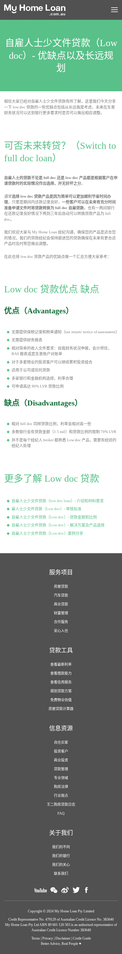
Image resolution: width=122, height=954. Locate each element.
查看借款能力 (61, 673)
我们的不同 (61, 847)
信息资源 (61, 728)
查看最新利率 (61, 664)
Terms (35, 938)
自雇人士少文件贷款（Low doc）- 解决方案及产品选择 (58, 525)
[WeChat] (53, 890)
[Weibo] (65, 890)
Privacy (47, 938)
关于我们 (61, 833)
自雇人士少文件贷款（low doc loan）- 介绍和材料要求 (58, 501)
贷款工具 (61, 650)
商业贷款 (61, 604)
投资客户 (61, 751)
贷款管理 (61, 769)
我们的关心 (61, 865)
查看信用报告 (61, 682)
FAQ (61, 813)
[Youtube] (40, 890)
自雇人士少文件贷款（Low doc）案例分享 (47, 533)
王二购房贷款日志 (61, 804)
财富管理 (61, 613)
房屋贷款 (61, 587)
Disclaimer (62, 938)
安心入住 (61, 631)
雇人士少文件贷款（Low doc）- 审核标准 (46, 509)
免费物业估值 (61, 700)
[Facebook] (86, 890)
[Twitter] (76, 890)
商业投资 (61, 760)
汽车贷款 (61, 595)
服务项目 (61, 572)
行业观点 (61, 796)
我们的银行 (61, 856)
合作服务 (61, 622)
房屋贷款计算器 (61, 709)
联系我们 (61, 874)
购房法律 (61, 787)
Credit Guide (82, 938)
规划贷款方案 (61, 691)
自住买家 (61, 742)
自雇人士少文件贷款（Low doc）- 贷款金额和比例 (54, 517)
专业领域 (61, 778)
